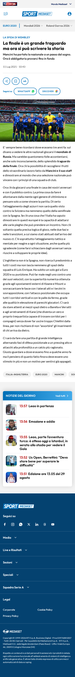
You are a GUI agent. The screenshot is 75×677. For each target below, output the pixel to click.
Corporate (9, 609)
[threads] (45, 524)
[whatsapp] (21, 524)
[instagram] (13, 524)
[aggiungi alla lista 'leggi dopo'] (16, 81)
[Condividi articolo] (6, 81)
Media (7, 537)
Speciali (8, 575)
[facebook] (5, 524)
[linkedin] (37, 524)
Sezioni (7, 562)
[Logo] (37, 14)
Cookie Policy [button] (45, 609)
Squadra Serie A (13, 587)
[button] (37, 14)
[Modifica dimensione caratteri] (24, 81)
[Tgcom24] (10, 4)
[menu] (5, 13)
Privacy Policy (10, 616)
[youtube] (53, 524)
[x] (29, 524)
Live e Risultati (12, 550)
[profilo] (69, 13)
